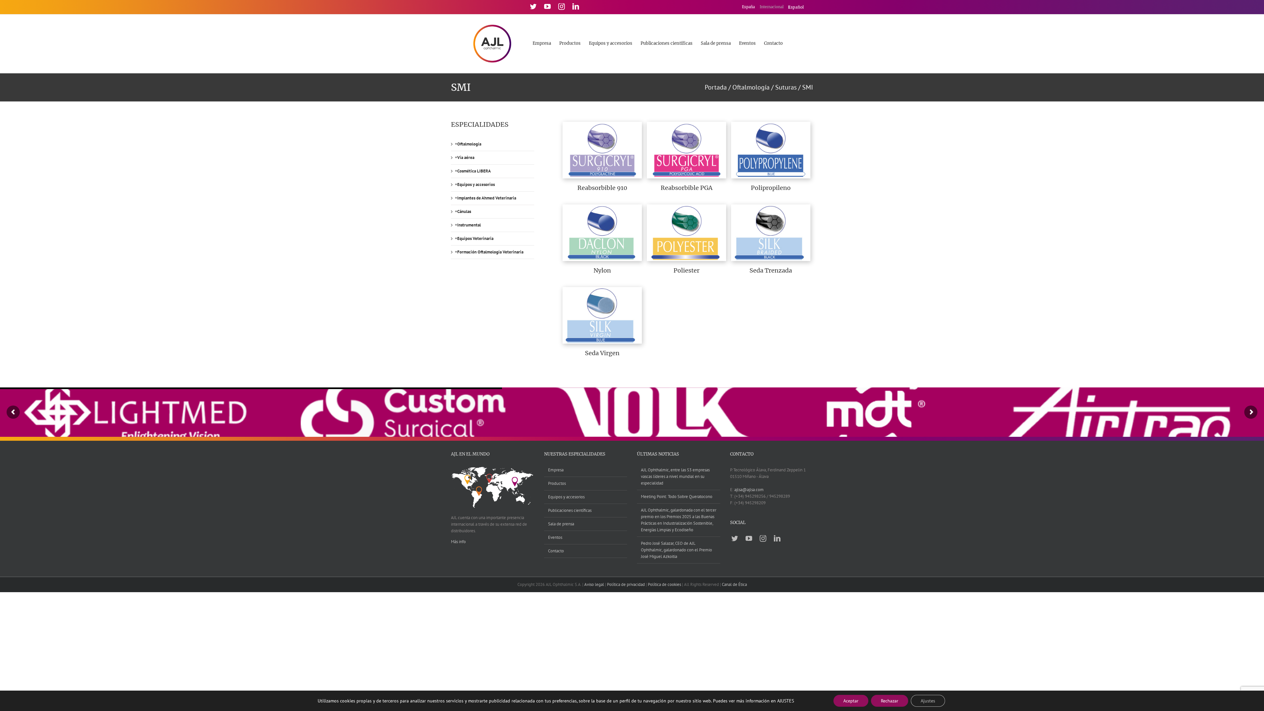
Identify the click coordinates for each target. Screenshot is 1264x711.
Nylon (602, 270)
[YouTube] (547, 6)
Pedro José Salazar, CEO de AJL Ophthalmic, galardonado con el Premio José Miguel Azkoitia (676, 549)
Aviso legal (594, 584)
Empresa (556, 470)
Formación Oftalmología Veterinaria (490, 252)
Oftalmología (469, 144)
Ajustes (928, 701)
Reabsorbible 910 (602, 188)
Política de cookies (664, 584)
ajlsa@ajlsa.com (749, 489)
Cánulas (464, 211)
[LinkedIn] (575, 6)
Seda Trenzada (771, 270)
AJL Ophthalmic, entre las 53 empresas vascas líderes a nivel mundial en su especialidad (675, 476)
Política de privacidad (626, 584)
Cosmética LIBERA (474, 171)
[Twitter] (533, 6)
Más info (458, 541)
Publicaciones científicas (570, 510)
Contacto (556, 551)
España (749, 7)
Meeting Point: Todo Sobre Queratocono (676, 496)
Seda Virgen (602, 353)
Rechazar (889, 701)
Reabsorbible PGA (686, 188)
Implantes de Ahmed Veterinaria (486, 198)
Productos (557, 483)
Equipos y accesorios (476, 184)
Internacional (772, 7)
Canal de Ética (734, 584)
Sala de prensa (561, 524)
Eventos (555, 537)
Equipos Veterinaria (475, 238)
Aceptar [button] (850, 701)
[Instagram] (561, 6)
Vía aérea (465, 157)
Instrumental (469, 225)
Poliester (686, 270)
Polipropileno (771, 188)
